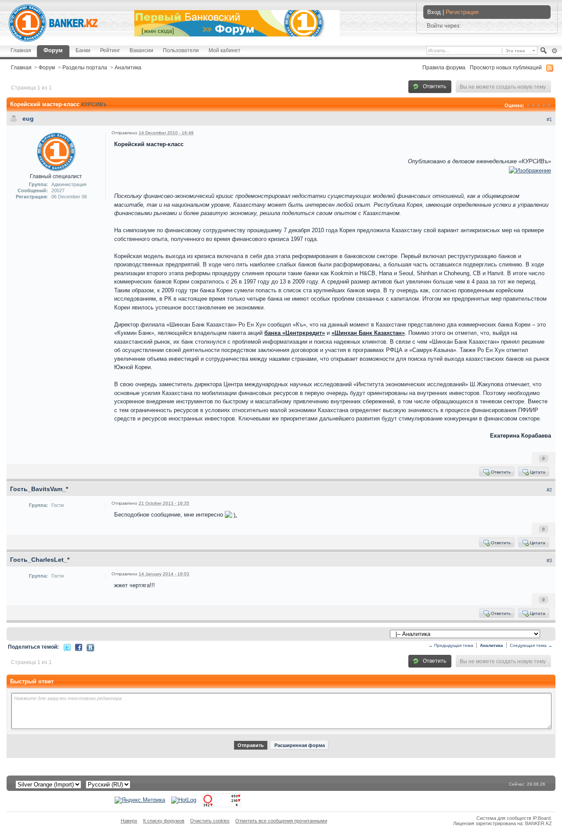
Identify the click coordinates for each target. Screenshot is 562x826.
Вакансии (141, 50)
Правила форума (443, 67)
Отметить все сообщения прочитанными (281, 820)
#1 (549, 119)
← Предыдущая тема (451, 645)
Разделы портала (84, 67)
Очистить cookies (210, 820)
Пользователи (181, 50)
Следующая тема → (531, 645)
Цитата (537, 472)
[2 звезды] (533, 105)
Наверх (129, 820)
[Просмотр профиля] (56, 151)
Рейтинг (110, 50)
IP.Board (542, 818)
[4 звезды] (544, 105)
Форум (53, 50)
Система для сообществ (503, 818)
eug (28, 118)
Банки (83, 50)
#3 (549, 560)
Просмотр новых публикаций (506, 67)
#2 (549, 489)
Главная (21, 50)
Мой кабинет (225, 50)
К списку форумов (163, 820)
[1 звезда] (528, 105)
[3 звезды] (538, 105)
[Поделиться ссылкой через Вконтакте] (90, 647)
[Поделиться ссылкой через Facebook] (78, 647)
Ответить (434, 86)
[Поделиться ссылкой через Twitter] (67, 647)
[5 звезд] (549, 105)
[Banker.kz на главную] (53, 23)
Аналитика (128, 67)
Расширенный (554, 51)
